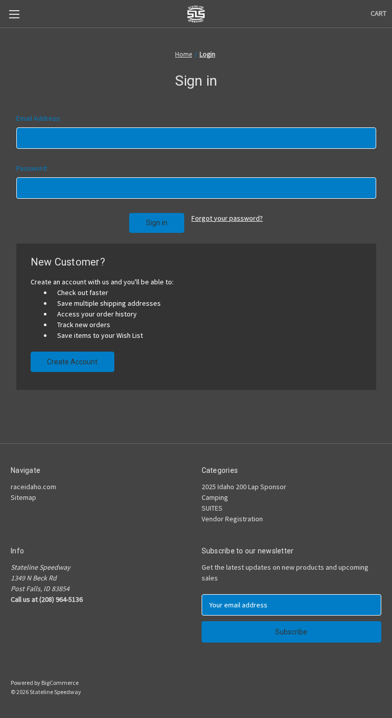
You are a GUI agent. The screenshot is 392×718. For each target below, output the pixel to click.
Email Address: (38, 118)
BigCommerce (60, 682)
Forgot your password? (227, 218)
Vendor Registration (232, 518)
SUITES (212, 508)
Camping (215, 497)
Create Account (72, 362)
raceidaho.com (33, 486)
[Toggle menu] (14, 14)
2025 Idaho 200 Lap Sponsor (244, 486)
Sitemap (23, 497)
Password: (32, 168)
